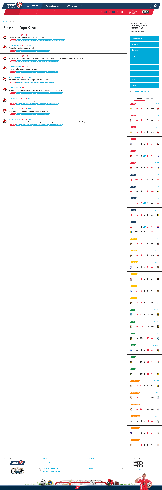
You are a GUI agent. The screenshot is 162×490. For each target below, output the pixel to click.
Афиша (91, 468)
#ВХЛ (18, 40)
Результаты (92, 462)
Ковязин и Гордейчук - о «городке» (23, 101)
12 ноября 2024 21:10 (15, 77)
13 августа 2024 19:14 (15, 87)
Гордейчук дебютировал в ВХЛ (21, 48)
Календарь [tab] (149, 99)
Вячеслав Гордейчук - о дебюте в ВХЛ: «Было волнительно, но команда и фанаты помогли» (46, 58)
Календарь (92, 465)
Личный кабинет (48, 465)
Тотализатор (46, 462)
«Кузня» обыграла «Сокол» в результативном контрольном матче (36, 90)
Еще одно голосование (141, 91)
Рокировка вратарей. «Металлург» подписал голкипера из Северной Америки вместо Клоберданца (49, 122)
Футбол (133, 174)
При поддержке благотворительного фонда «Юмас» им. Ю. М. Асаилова (134, 11)
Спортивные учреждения (50, 468)
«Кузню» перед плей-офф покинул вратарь (26, 37)
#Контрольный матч (43, 93)
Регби (133, 309)
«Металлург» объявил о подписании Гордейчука (28, 111)
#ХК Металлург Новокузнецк (29, 40)
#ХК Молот (40, 82)
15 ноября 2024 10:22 (15, 45)
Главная (45, 458)
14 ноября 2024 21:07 (15, 66)
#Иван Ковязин (41, 103)
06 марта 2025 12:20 (14, 35)
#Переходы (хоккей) (27, 124)
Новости (91, 458)
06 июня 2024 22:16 (14, 108)
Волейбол (134, 238)
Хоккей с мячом (135, 380)
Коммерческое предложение (51, 471)
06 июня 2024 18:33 (14, 119)
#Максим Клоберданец (56, 124)
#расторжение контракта (44, 40)
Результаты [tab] (139, 99)
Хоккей (13, 40)
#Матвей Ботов (49, 82)
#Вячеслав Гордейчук (58, 40)
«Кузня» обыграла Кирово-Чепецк (23, 69)
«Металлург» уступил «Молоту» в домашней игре (29, 80)
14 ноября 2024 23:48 (15, 56)
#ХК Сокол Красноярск (55, 93)
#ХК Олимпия (41, 61)
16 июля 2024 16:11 (14, 98)
